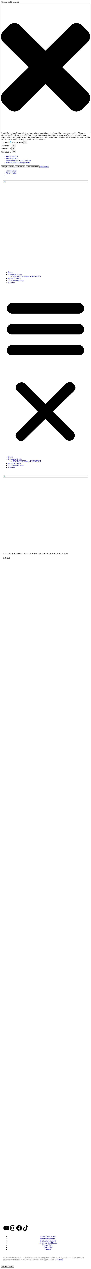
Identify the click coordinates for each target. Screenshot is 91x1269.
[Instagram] (13, 1228)
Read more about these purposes (18, 162)
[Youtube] (6, 1228)
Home (10, 272)
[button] (45, 67)
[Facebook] (19, 1228)
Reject (11, 167)
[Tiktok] (25, 1228)
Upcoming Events (15, 274)
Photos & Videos (14, 278)
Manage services (12, 158)
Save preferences (33, 167)
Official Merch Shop (15, 281)
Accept (4, 167)
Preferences (20, 167)
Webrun (60, 1260)
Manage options (12, 156)
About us (11, 283)
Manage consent (7, 1266)
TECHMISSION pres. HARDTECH (27, 276)
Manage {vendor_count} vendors (18, 160)
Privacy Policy (11, 173)
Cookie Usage (11, 171)
